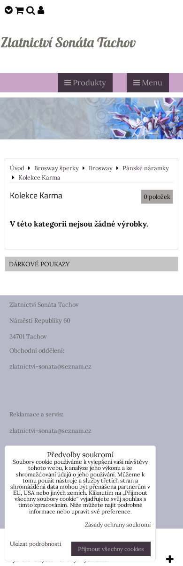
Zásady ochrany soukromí (118, 524)
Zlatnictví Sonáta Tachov (68, 42)
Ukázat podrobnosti (35, 544)
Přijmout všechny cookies (111, 548)
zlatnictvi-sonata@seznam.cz (50, 366)
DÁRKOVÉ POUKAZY (39, 264)
